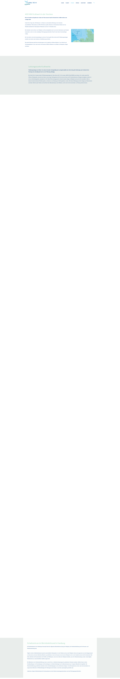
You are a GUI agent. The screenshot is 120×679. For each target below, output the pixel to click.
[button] (94, 3)
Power (72, 2)
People (77, 2)
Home (62, 2)
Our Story (83, 2)
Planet (67, 2)
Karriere (89, 2)
